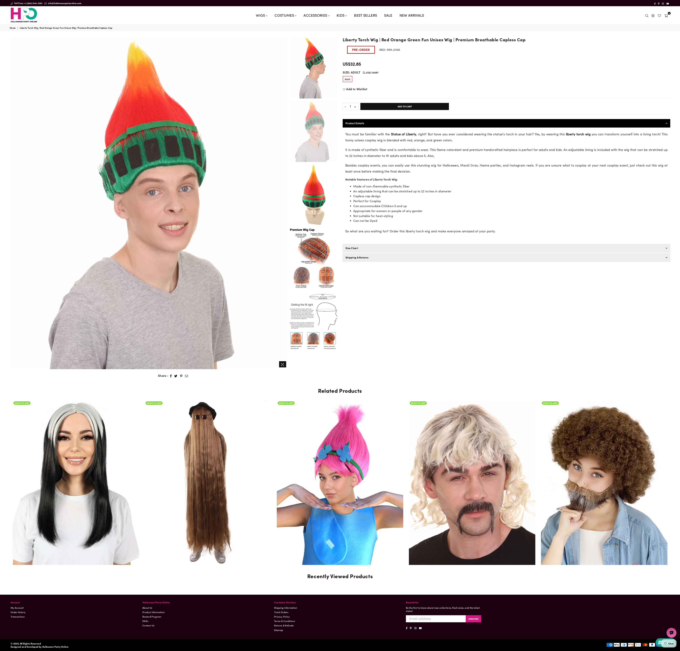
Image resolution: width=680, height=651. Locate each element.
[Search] (647, 15)
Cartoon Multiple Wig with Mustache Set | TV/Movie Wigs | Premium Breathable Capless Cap (472, 472)
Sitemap (278, 630)
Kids (341, 15)
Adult (347, 79)
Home (13, 27)
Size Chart (372, 72)
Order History (18, 612)
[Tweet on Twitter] (175, 376)
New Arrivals (412, 15)
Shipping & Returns (357, 257)
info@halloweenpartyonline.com (64, 3)
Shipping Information (285, 607)
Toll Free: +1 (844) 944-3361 (27, 3)
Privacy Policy (282, 616)
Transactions (18, 616)
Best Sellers (365, 15)
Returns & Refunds (284, 625)
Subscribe (473, 618)
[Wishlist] (659, 15)
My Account (17, 607)
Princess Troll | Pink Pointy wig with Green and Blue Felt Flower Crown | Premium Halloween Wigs (75, 472)
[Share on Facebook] (171, 376)
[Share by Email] (186, 376)
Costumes (284, 15)
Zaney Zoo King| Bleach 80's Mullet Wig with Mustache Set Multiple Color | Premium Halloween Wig (208, 472)
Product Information (153, 612)
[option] (149, 202)
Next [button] (285, 203)
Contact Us (148, 625)
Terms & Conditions (284, 621)
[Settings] (653, 15)
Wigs (261, 15)
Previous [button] (13, 203)
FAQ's (145, 621)
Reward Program (151, 616)
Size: (361, 72)
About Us (147, 607)
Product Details (354, 123)
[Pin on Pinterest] (181, 376)
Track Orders (281, 612)
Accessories (316, 15)
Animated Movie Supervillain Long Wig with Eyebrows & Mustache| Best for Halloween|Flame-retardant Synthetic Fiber (604, 477)
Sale (388, 15)
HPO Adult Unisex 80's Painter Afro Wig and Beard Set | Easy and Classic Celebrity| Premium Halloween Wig (340, 467)
